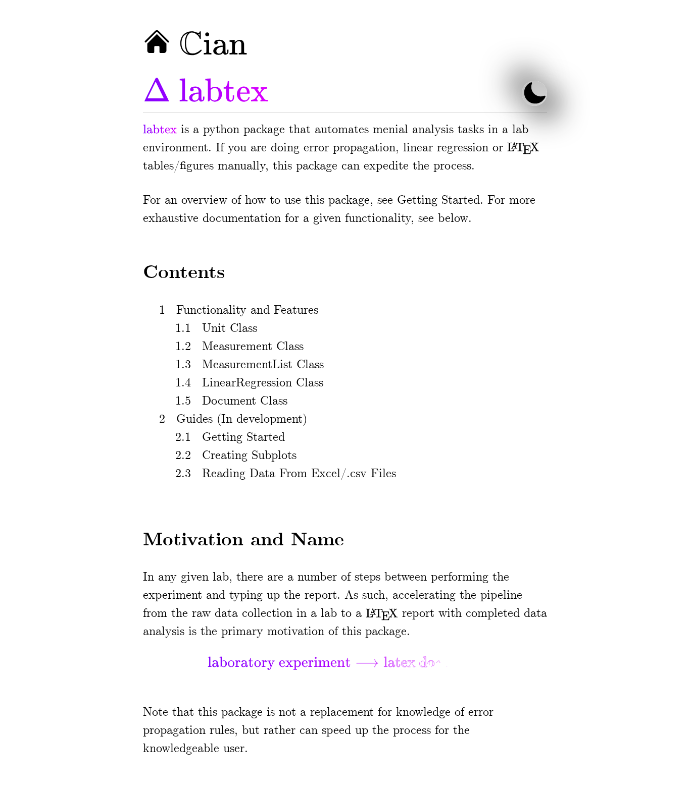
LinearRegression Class (262, 383)
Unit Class (229, 328)
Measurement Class (253, 347)
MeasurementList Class (263, 365)
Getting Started (438, 200)
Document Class (244, 401)
